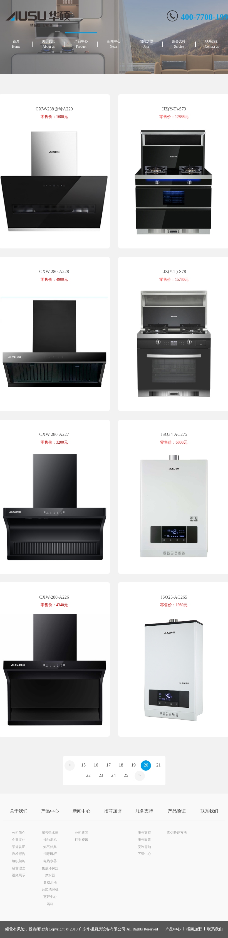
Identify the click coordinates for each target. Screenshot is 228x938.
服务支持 (144, 811)
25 (126, 775)
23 (101, 775)
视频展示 (18, 875)
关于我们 (19, 811)
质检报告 (18, 854)
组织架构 (18, 861)
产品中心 (50, 811)
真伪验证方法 (177, 833)
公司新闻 (81, 833)
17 (108, 765)
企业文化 (18, 840)
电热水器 (50, 861)
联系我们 (209, 811)
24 (113, 775)
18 (121, 765)
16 (96, 765)
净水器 (50, 875)
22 (88, 775)
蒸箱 (50, 904)
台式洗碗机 (50, 889)
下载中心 (144, 854)
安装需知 (144, 847)
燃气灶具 (50, 847)
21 (158, 765)
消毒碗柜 (50, 854)
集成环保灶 (50, 868)
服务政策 (144, 840)
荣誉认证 (18, 847)
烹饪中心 (50, 897)
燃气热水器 (50, 833)
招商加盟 (113, 811)
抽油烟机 (50, 840)
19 (133, 765)
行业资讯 (81, 840)
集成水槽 (50, 882)
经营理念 (18, 868)
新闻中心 (81, 811)
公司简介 (18, 833)
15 (83, 765)
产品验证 (177, 811)
